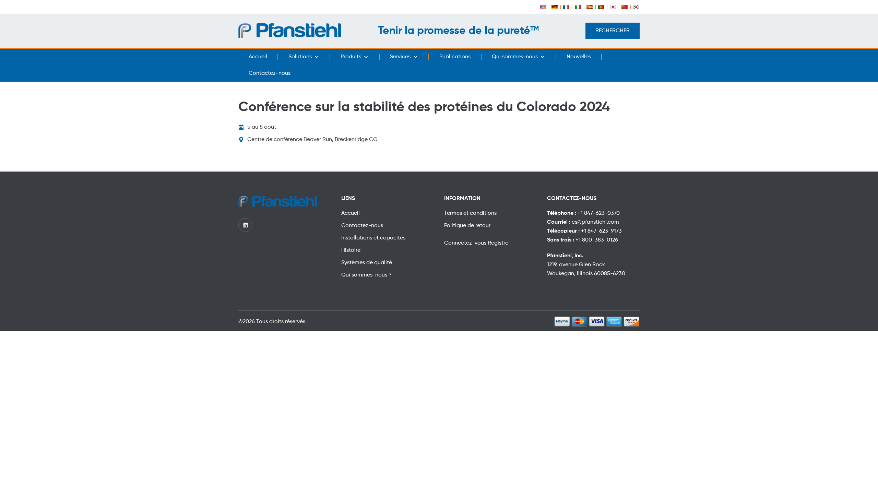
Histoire (350, 250)
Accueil (258, 57)
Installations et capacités (373, 238)
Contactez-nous (269, 73)
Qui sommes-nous (515, 57)
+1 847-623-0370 (599, 213)
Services (400, 57)
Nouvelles (579, 57)
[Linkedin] (245, 225)
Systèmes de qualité (366, 263)
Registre (498, 243)
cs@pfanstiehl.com (595, 222)
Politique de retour (467, 225)
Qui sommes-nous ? (366, 275)
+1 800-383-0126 (597, 240)
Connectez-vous (466, 243)
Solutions (300, 57)
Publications (455, 57)
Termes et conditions (470, 213)
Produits (351, 57)
